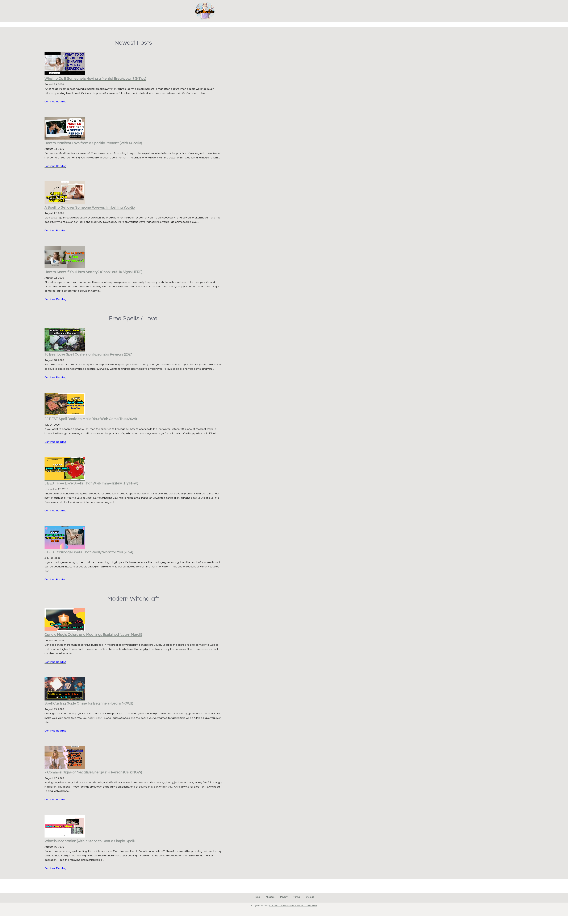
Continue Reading (55, 101)
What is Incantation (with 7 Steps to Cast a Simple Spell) (90, 841)
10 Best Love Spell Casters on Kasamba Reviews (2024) (89, 354)
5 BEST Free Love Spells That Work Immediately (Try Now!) (91, 483)
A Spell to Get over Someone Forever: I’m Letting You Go (90, 207)
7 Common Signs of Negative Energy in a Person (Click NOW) (93, 772)
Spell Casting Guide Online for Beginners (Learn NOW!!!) (89, 703)
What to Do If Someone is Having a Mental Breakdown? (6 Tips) (95, 78)
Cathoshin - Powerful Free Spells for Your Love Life (293, 905)
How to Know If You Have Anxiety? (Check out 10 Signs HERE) (93, 272)
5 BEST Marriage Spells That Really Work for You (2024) (89, 552)
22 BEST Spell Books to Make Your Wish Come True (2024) (91, 419)
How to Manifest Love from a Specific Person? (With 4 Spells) (93, 143)
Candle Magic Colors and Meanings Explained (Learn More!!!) (93, 634)
